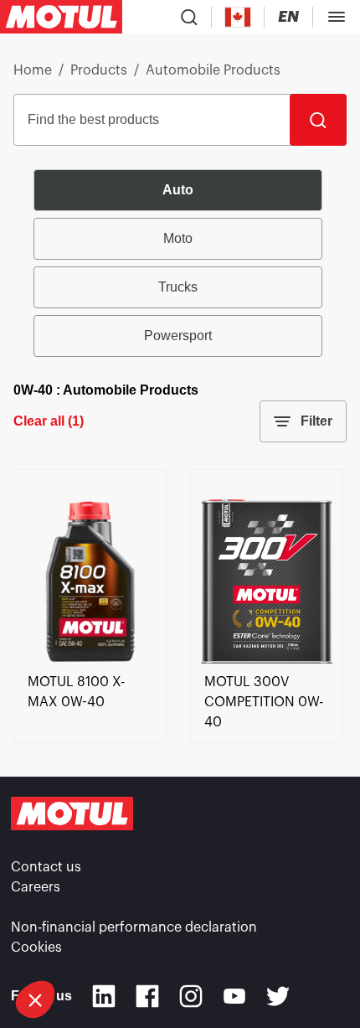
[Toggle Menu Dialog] (337, 17)
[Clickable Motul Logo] (61, 17)
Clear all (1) (48, 421)
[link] (90, 662)
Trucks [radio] (178, 287)
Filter (316, 421)
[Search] (318, 120)
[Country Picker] (238, 17)
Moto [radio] (178, 238)
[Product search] (189, 16)
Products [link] (98, 70)
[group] (180, 263)
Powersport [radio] (178, 335)
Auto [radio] (177, 190)
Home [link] (32, 70)
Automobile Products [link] (213, 70)
